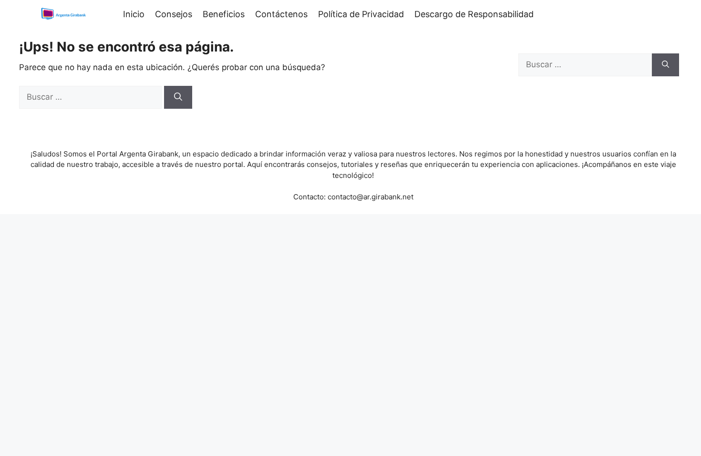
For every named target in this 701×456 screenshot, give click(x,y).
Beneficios (224, 14)
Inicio (133, 14)
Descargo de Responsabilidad (474, 14)
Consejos (173, 14)
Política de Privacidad (361, 14)
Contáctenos (281, 14)
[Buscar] (178, 97)
